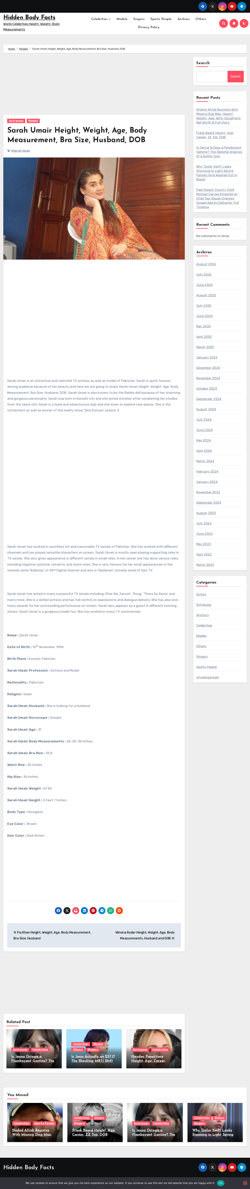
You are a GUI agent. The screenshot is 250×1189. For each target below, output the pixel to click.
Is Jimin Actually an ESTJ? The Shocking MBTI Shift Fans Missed (93, 1061)
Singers (139, 19)
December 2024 (208, 368)
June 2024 (204, 430)
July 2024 (204, 420)
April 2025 (204, 337)
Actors (201, 594)
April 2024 (204, 451)
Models (122, 19)
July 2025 (204, 306)
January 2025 (206, 357)
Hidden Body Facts (29, 18)
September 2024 (208, 399)
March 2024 (205, 461)
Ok (220, 1183)
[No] (245, 1183)
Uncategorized (207, 677)
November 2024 (208, 378)
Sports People (161, 19)
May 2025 (203, 326)
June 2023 (204, 534)
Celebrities (100, 19)
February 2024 (207, 471)
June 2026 (204, 285)
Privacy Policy (148, 27)
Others (201, 19)
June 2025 (204, 316)
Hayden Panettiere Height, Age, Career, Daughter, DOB (148, 1061)
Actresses (16, 120)
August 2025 (206, 295)
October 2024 (206, 388)
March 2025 (205, 347)
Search (203, 63)
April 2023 (204, 554)
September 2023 (208, 503)
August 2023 (206, 513)
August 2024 (206, 409)
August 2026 (206, 264)
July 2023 (204, 523)
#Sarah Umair (20, 151)
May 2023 (203, 544)
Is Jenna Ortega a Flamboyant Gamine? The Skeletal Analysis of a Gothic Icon (219, 152)
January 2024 (207, 482)
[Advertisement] (94, 85)
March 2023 (205, 565)
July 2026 (204, 274)
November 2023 (208, 492)
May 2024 (203, 440)
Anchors (184, 19)
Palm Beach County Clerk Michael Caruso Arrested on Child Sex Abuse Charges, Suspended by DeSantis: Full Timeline (217, 198)
